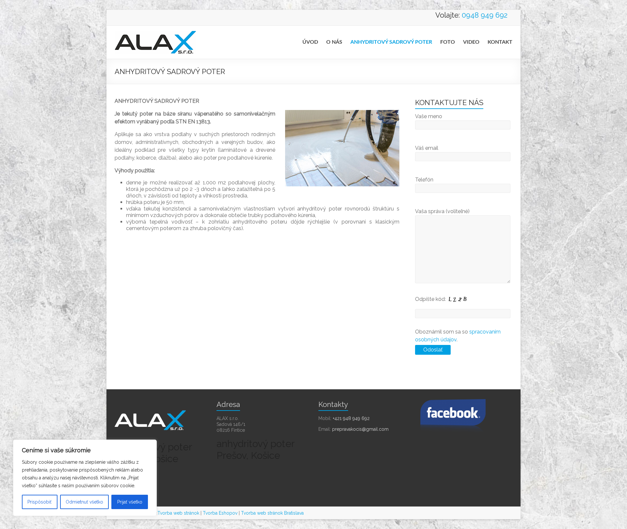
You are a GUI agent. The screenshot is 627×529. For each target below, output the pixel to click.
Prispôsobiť (39, 502)
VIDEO (471, 42)
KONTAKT (500, 42)
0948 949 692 (484, 15)
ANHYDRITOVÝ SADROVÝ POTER (391, 42)
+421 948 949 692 (351, 418)
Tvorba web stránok (178, 513)
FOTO (447, 42)
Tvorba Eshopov (220, 513)
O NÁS (334, 42)
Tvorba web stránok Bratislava (272, 513)
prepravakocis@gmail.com (360, 429)
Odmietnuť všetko (84, 502)
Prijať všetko (129, 502)
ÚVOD (310, 42)
